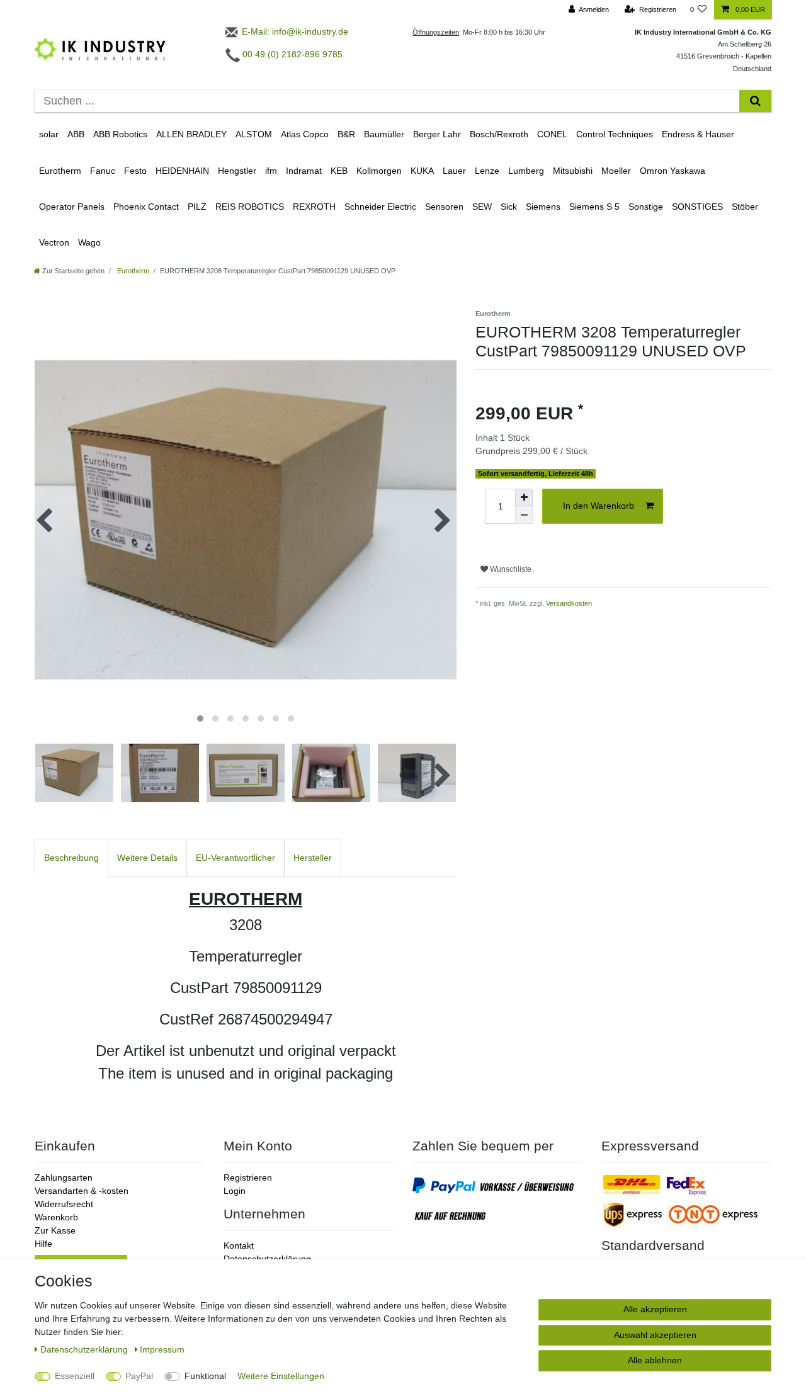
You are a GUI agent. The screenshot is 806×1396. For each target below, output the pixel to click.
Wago (89, 242)
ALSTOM (254, 134)
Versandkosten (569, 603)
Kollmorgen (379, 171)
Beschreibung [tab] (71, 858)
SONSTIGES (697, 206)
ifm (271, 171)
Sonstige (645, 206)
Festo (135, 171)
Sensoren (444, 206)
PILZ (197, 206)
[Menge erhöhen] (524, 497)
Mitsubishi (573, 171)
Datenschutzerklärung (267, 1259)
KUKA (422, 171)
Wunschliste (509, 569)
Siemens (543, 206)
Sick (509, 206)
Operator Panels (72, 206)
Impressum (162, 1349)
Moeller (616, 171)
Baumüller (384, 134)
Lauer (454, 171)
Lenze (487, 171)
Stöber (745, 206)
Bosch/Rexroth (499, 134)
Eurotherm (60, 171)
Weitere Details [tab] (147, 858)
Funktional (205, 1376)
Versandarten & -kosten (81, 1191)
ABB (75, 134)
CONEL (552, 134)
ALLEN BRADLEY (191, 134)
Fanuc (102, 171)
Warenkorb (56, 1217)
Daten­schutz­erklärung (85, 1349)
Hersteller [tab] (312, 858)
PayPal (139, 1376)
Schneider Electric (380, 206)
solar (49, 134)
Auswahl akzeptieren (655, 1335)
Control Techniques (614, 134)
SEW (482, 206)
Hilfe (43, 1244)
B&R (346, 134)
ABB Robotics (120, 134)
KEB (339, 171)
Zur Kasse (55, 1230)
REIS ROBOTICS (249, 206)
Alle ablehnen (655, 1360)
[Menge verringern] (524, 515)
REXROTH (314, 206)
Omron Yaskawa (672, 171)
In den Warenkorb (598, 506)
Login (235, 1191)
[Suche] (755, 101)
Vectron (54, 242)
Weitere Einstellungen (280, 1376)
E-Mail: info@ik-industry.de (293, 31)
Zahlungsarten (64, 1177)
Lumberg (526, 171)
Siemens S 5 (594, 206)
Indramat (304, 171)
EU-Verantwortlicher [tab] (235, 858)
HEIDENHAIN (182, 171)
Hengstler (237, 171)
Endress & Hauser (698, 134)
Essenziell (74, 1376)
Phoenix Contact (146, 206)
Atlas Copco (305, 134)
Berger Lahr (437, 134)
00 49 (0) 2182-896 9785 (291, 54)
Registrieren (248, 1177)
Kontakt (239, 1245)
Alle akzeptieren (655, 1309)
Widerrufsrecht (64, 1204)
